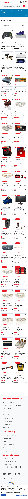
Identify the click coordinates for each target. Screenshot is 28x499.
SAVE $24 (18, 180)
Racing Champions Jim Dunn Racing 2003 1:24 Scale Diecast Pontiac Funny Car (20, 138)
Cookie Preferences (8, 451)
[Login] (21, 2)
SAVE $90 (5, 156)
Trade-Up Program (8, 418)
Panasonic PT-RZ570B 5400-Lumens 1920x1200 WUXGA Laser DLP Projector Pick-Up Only (7, 90)
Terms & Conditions (8, 444)
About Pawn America (9, 408)
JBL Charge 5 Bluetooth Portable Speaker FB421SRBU (7, 258)
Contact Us (8, 464)
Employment (6, 424)
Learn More (20, 15)
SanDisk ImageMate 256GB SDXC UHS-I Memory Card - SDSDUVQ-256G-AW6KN (20, 162)
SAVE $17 (5, 204)
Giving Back (6, 427)
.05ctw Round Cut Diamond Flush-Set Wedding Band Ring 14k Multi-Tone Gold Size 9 (20, 306)
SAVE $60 (5, 276)
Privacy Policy (7, 438)
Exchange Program (8, 421)
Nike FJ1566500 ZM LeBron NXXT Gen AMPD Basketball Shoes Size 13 (20, 45)
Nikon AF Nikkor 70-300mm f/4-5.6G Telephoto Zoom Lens (6, 234)
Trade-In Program (8, 415)
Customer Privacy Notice (10, 448)
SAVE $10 (18, 132)
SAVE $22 (18, 276)
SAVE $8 (17, 156)
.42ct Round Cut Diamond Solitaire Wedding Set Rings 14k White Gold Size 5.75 (20, 330)
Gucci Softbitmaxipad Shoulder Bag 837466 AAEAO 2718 (6, 114)
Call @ (11, 461)
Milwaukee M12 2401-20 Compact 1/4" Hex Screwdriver (20, 186)
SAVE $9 (4, 252)
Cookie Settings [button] (22, 495)
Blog (4, 411)
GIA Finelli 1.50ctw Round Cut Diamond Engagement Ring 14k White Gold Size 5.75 (7, 306)
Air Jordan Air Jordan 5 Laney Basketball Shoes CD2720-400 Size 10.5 (7, 210)
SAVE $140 (5, 132)
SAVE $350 (5, 300)
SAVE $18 (18, 204)
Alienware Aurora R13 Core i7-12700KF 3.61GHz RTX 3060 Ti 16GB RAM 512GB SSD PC (6, 162)
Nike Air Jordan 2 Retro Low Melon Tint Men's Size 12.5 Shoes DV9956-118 (20, 354)
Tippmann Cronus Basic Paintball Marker (7, 68)
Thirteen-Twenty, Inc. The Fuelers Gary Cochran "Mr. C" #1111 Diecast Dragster (20, 90)
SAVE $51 (5, 228)
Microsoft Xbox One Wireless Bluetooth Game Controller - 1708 (7, 45)
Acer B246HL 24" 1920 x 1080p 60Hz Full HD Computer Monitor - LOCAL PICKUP (20, 210)
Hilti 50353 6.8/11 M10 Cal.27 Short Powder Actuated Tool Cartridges (20, 282)
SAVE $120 (18, 300)
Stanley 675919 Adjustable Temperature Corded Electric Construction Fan (20, 378)
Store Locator (9, 458)
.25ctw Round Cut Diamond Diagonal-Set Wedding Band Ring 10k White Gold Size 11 (7, 330)
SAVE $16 (18, 228)
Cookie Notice (7, 441)
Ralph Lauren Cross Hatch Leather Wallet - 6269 (6, 354)
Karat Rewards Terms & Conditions (12, 405)
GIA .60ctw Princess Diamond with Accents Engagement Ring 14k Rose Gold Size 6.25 (6, 186)
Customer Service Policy (10, 435)
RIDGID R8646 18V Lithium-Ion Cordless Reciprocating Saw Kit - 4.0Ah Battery (7, 378)
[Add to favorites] (23, 2)
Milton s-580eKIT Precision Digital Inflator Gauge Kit (20, 234)
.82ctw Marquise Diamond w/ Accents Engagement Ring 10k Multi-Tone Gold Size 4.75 (7, 138)
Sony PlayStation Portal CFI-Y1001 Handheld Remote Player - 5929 (20, 68)
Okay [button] (3, 494)
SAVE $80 (5, 180)
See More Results (14, 390)
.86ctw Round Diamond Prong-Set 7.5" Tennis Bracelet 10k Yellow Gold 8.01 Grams (20, 258)
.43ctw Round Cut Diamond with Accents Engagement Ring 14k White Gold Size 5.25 (19, 114)
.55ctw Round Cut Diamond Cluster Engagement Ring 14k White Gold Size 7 (6, 282)
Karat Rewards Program (9, 402)
